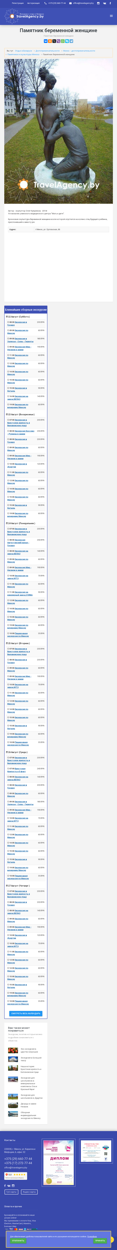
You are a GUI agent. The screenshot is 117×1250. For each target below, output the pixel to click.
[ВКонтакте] (46, 41)
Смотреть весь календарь (25, 1013)
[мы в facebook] (110, 3)
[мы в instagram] (98, 3)
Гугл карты (11, 1192)
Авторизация (33, 3)
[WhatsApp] (63, 41)
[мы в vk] (104, 3)
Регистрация (18, 3)
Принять (100, 1240)
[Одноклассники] (50, 41)
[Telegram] (71, 41)
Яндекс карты (29, 1192)
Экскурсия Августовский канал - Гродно (18, 543)
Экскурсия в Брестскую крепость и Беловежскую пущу (18, 423)
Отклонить (18, 1240)
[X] (54, 41)
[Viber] (58, 41)
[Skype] (67, 41)
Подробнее (92, 1237)
